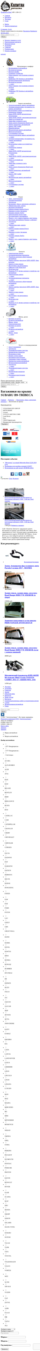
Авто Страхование (15, 347)
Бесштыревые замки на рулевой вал (20, 110)
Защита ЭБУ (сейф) (15, 126)
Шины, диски (13, 322)
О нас (6, 21)
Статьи (7, 702)
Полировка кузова (15, 354)
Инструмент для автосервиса (18, 266)
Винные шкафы (14, 72)
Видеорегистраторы (15, 70)
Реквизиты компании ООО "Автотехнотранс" (16, 719)
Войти (7, 24)
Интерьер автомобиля (16, 207)
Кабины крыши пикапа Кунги (19, 209)
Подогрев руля (13, 269)
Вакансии (8, 695)
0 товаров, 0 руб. (6, 29)
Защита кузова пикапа (16, 264)
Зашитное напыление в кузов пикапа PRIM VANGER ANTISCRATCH (20, 622)
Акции (7, 692)
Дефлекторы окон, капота (17, 206)
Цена (10, 478)
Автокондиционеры (15, 200)
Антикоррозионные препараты (19, 255)
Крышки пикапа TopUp (16, 213)
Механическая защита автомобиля (20, 130)
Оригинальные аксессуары (17, 214)
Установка (8, 688)
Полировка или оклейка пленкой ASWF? (18, 466)
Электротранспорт (15, 324)
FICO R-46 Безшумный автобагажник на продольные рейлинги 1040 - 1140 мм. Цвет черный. (19, 522)
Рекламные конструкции (17, 357)
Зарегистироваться (11, 26)
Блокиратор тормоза (15, 112)
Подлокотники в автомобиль (18, 216)
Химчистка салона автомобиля (19, 361)
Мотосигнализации (15, 131)
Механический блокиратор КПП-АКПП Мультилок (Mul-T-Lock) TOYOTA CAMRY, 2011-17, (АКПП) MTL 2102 (22, 677)
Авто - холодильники (16, 198)
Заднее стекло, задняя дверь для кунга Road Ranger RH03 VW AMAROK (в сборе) (21, 595)
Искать (4, 37)
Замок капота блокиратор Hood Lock (21, 123)
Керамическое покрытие (17, 352)
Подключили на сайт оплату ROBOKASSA (19, 468)
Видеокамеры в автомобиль (18, 68)
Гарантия (8, 690)
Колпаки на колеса (15, 318)
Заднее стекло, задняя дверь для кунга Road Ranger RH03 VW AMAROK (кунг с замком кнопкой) (22, 650)
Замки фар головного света (18, 121)
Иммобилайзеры (14, 128)
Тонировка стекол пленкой (17, 359)
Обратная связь (10, 694)
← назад (11, 84)
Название (16, 478)
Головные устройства (16, 73)
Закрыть (3, 728)
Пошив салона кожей (16, 356)
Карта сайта (5, 726)
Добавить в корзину (17, 503)
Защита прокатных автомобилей (19, 124)
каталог (3, 54)
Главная (7, 15)
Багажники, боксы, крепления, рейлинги (22, 204)
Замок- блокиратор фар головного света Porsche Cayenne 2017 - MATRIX (22, 567)
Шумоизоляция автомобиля (18, 363)
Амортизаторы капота (16, 253)
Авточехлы (12, 202)
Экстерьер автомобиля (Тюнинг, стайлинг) (23, 220)
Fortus (7, 706)
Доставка (8, 19)
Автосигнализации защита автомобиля (21, 105)
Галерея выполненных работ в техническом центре (22, 701)
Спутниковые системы (16, 133)
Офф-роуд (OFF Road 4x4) (17, 267)
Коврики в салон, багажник (18, 211)
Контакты (8, 17)
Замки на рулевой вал (16, 119)
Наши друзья (9, 697)
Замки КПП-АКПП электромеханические (22, 117)
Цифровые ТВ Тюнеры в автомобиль (21, 79)
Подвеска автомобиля (16, 320)
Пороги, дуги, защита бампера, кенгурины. (23, 218)
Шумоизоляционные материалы (19, 80)
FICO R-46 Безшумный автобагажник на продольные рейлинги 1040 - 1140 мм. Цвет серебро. (19, 499)
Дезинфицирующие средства (18, 350)
